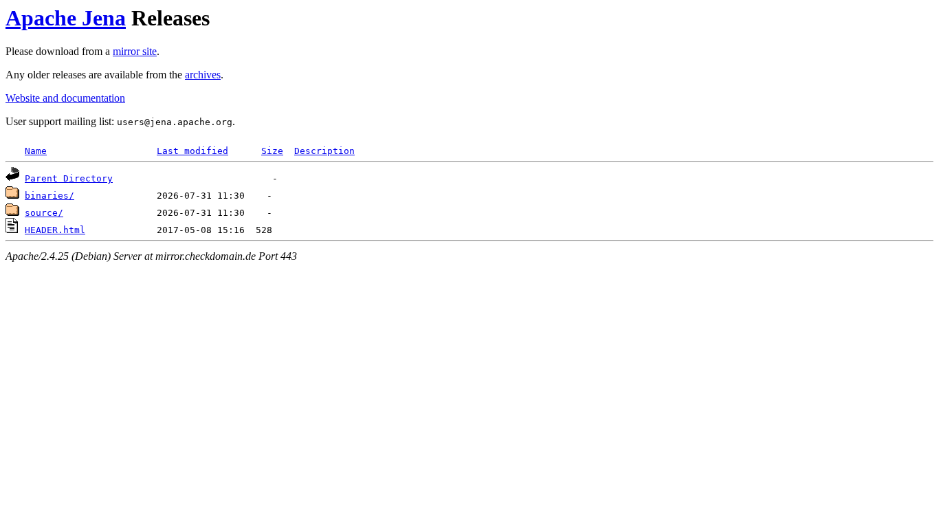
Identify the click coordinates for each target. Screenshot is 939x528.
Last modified (192, 151)
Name (36, 151)
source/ (44, 213)
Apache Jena (65, 18)
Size (272, 151)
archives (203, 74)
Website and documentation (65, 98)
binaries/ (49, 195)
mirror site (135, 51)
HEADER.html (55, 230)
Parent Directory (69, 178)
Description (324, 151)
